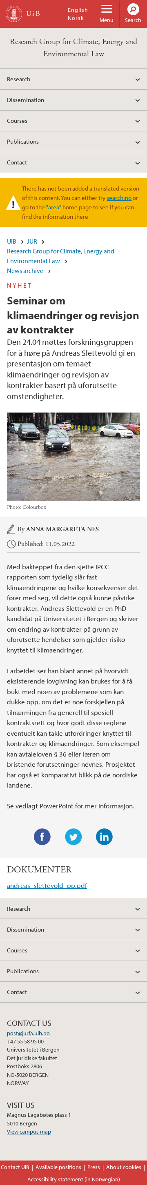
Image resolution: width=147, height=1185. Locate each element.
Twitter (73, 836)
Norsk (76, 18)
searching (119, 197)
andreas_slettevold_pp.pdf (47, 885)
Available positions (58, 1167)
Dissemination (25, 99)
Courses (17, 120)
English (78, 9)
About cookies (123, 1167)
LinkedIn (104, 836)
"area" (53, 207)
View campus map (29, 1131)
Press (93, 1167)
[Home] (14, 14)
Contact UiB (15, 1167)
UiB (11, 241)
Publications (23, 141)
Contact (17, 162)
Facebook (42, 836)
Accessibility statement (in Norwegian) (73, 1179)
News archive (25, 270)
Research (18, 79)
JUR (32, 241)
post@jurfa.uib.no (28, 1033)
